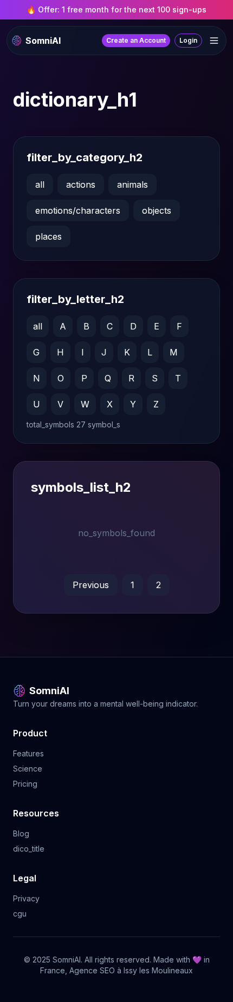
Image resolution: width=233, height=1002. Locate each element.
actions (80, 184)
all (39, 184)
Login (188, 40)
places (48, 236)
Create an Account (136, 40)
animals (132, 184)
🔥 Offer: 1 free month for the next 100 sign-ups (116, 9)
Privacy (26, 898)
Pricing (25, 783)
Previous (91, 584)
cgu (20, 913)
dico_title (28, 848)
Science (27, 768)
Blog (21, 833)
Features (28, 753)
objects (156, 210)
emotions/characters (77, 210)
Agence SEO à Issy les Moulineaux (131, 970)
